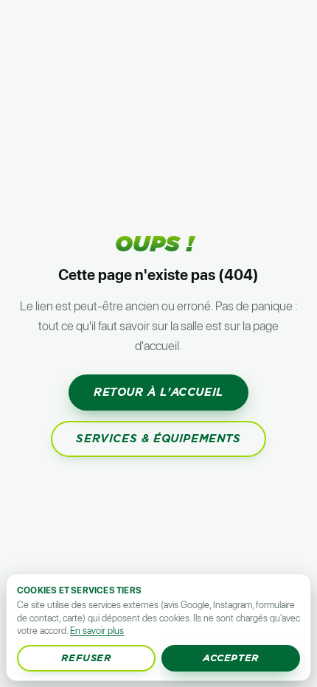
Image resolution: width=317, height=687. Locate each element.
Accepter (231, 658)
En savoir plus (97, 630)
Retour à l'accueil (158, 392)
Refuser (86, 658)
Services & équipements (158, 438)
